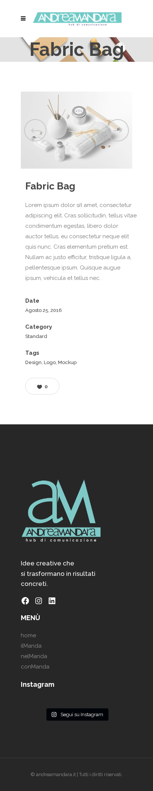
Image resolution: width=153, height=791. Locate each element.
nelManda (34, 656)
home (28, 635)
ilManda (31, 645)
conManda (35, 666)
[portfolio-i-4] (76, 130)
